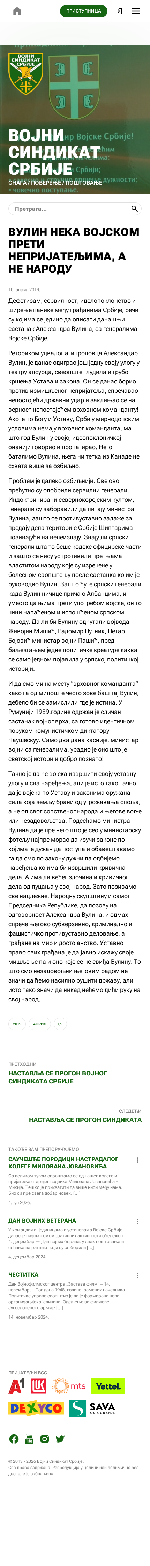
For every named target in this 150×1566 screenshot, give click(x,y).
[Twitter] (60, 1440)
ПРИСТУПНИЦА (83, 11)
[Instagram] (44, 1440)
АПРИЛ (39, 1024)
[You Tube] (29, 1440)
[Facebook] (14, 1440)
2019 (17, 1024)
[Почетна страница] (17, 11)
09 (60, 1024)
